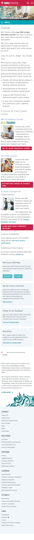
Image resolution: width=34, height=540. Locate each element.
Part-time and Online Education (11, 485)
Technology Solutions (8, 466)
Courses (18, 276)
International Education (9, 482)
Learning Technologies (8, 447)
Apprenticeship (6, 474)
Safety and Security (8, 525)
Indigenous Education (8, 479)
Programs (7, 276)
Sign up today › (8, 302)
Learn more (6, 392)
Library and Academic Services (11, 501)
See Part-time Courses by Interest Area (16, 184)
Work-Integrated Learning (9, 490)
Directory (4, 517)
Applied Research (7, 458)
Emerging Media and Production (11, 442)
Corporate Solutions (8, 461)
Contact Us (5, 415)
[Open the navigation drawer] (32, 3)
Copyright (4, 439)
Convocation (5, 498)
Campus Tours (6, 418)
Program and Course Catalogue (11, 522)
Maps (3, 426)
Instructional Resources (9, 444)
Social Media (5, 431)
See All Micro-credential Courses (16, 148)
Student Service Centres (9, 506)
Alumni (4, 455)
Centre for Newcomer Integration (11, 477)
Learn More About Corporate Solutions (14, 227)
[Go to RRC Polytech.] (2, 352)
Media (3, 428)
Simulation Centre (7, 487)
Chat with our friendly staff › (12, 343)
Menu (7, 22)
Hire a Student (6, 423)
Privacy (4, 520)
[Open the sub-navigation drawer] (2, 22)
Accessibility (5, 514)
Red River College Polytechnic (9, 3)
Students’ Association (8, 504)
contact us (19, 254)
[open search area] (28, 3)
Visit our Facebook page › (11, 322)
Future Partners (6, 463)
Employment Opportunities (10, 420)
